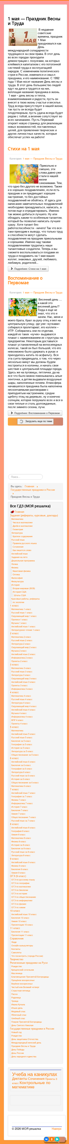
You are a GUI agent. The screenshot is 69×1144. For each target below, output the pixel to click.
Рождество (16, 966)
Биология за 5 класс (21, 740)
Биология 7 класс (19, 810)
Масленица (16, 973)
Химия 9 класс (18, 872)
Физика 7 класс (18, 799)
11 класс (15, 928)
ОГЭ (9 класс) (18, 876)
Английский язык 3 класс (23, 681)
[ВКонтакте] (46, 1139)
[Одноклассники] (51, 1139)
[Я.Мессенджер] (57, 1139)
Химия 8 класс (18, 834)
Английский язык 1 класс (23, 626)
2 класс (14, 633)
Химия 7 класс (18, 813)
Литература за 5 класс (22, 751)
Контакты (15, 948)
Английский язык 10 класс (24, 914)
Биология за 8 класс (21, 848)
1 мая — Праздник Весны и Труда (42, 158)
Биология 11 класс (20, 931)
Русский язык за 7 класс (23, 820)
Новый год (16, 1032)
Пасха (14, 993)
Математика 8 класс (21, 837)
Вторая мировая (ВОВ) (24, 588)
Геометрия (18, 529)
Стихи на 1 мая (23, 148)
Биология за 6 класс (21, 765)
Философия (17, 577)
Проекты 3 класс (19, 685)
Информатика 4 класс (22, 716)
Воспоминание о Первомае (25, 280)
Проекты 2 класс (19, 661)
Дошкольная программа (23, 560)
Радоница (16, 997)
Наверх (57, 1128)
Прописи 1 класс (19, 619)
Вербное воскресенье (22, 983)
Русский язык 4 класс (21, 699)
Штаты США (20, 595)
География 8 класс (20, 830)
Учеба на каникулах (34, 1073)
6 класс (14, 758)
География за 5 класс (21, 744)
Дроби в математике (23, 525)
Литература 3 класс (20, 674)
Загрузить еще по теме (38, 421)
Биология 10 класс (20, 917)
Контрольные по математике (31, 1084)
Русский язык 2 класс (21, 640)
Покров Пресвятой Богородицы (26, 1021)
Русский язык (18, 539)
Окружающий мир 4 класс (24, 706)
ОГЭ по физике (18, 903)
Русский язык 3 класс (21, 671)
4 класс (14, 692)
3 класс (14, 664)
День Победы (17, 1049)
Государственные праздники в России (32, 1028)
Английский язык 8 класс (23, 827)
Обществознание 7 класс (23, 817)
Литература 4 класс (20, 702)
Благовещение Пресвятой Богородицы (30, 976)
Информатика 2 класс (22, 657)
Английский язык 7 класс (23, 792)
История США (19, 591)
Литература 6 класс (20, 772)
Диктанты (19, 1078)
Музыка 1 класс (19, 622)
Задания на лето (19, 557)
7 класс (14, 789)
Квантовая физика (21, 570)
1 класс (14, 605)
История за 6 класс (20, 778)
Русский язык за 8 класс (23, 851)
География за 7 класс (21, 796)
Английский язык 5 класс (23, 733)
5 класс (14, 727)
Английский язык (19, 553)
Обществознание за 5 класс (25, 754)
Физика (14, 567)
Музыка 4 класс (19, 713)
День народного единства (23, 1056)
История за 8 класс (20, 844)
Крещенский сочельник (22, 969)
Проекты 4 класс (19, 723)
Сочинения (18, 546)
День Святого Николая (22, 1025)
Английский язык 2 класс (23, 654)
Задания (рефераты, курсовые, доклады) (34, 515)
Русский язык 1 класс (21, 612)
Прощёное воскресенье (22, 980)
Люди (13, 941)
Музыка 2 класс (19, 650)
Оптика (16, 574)
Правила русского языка (25, 543)
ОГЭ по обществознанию (23, 896)
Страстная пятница (20, 990)
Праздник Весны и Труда (23, 1045)
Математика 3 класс (21, 667)
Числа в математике (23, 522)
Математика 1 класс (21, 609)
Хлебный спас (18, 1018)
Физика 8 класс (18, 841)
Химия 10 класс (19, 921)
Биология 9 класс (19, 869)
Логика (14, 563)
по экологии (18, 602)
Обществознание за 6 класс (25, 782)
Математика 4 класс (21, 695)
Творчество (16, 959)
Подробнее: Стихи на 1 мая (30, 268)
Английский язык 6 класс (23, 761)
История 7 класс (19, 806)
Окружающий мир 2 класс (24, 647)
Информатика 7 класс (22, 803)
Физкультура (17, 581)
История (15, 584)
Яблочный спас (18, 1014)
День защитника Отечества (24, 1039)
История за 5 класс (20, 747)
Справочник (17, 938)
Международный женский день (26, 1042)
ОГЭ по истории (19, 893)
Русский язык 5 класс (21, 737)
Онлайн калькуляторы (22, 945)
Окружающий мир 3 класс (24, 678)
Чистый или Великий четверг (25, 987)
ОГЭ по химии (18, 907)
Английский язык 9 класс (23, 862)
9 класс (14, 858)
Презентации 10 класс (22, 924)
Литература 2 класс (20, 643)
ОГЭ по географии (20, 882)
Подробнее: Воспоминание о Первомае (37, 413)
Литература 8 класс (20, 855)
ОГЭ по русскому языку (23, 879)
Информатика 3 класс (22, 688)
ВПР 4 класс (17, 720)
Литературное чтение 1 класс (25, 629)
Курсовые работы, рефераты (25, 598)
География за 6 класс (21, 768)
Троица (14, 1000)
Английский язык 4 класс (23, 709)
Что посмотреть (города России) (27, 955)
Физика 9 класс (18, 865)
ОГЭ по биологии (19, 889)
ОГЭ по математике (21, 886)
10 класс (15, 910)
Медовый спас (18, 1011)
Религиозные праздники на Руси (29, 962)
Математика (17, 518)
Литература (17, 532)
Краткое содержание (23, 536)
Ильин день (17, 1007)
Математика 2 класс (21, 636)
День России (17, 1052)
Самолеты (16, 952)
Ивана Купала (18, 1004)
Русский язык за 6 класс (23, 775)
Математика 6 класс (21, 785)
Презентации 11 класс (22, 935)
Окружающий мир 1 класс (24, 615)
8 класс (14, 824)
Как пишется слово (22, 550)
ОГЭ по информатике (21, 900)
